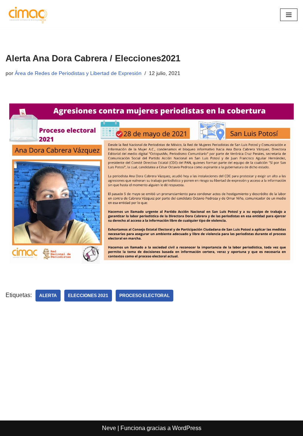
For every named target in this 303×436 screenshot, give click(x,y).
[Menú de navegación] (288, 14)
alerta (48, 295)
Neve (109, 428)
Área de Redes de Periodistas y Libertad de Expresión (78, 73)
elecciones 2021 (88, 295)
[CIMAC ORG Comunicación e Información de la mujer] (28, 14)
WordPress (186, 428)
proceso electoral (144, 295)
